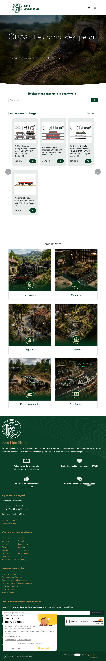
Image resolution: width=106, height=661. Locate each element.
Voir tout (91, 113)
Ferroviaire (30, 294)
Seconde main (23, 553)
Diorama (76, 349)
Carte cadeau (23, 550)
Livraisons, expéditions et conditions (17, 583)
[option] (50, 171)
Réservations (23, 544)
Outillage (5, 556)
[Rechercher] (94, 100)
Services (21, 547)
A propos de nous (9, 589)
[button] (30, 161)
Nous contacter (8, 592)
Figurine (29, 349)
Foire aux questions (10, 586)
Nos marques (23, 559)
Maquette (76, 294)
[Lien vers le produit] (30, 270)
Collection (22, 556)
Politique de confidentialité (13, 577)
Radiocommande (9, 559)
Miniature (6, 550)
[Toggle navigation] (95, 7)
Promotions (22, 541)
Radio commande (29, 404)
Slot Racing (76, 404)
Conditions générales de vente (14, 580)
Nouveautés (22, 538)
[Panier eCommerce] (88, 7)
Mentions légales (9, 574)
